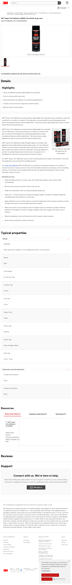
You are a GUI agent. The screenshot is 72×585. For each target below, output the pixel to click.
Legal (11, 568)
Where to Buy (64, 544)
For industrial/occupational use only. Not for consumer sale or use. (20, 73)
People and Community (8, 551)
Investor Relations (7, 544)
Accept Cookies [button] (47, 579)
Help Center (64, 540)
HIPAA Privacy (27, 568)
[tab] (12, 414)
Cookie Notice (46, 571)
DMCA (35, 568)
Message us (38, 487)
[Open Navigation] (67, 3)
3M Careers (6, 542)
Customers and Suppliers (9, 547)
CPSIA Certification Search (45, 546)
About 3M (5, 540)
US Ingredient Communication (45, 558)
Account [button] (63, 8)
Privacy (18, 568)
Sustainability (6, 549)
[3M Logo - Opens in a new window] (5, 3)
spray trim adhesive (11, 165)
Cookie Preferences (30, 569)
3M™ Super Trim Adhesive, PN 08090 (11, 424)
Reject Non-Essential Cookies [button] (50, 575)
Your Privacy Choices (15, 569)
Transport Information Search (45, 543)
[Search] (59, 3)
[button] (59, 579)
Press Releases (26, 542)
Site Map (63, 542)
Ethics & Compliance (8, 553)
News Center (26, 540)
